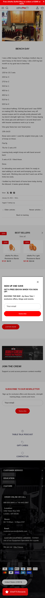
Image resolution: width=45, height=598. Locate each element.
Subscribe (22, 314)
